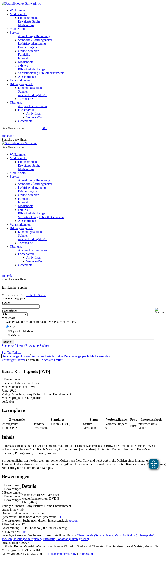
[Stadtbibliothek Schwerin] (19, 3)
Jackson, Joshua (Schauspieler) (22, 539)
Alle (12, 327)
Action (73, 520)
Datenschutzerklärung (62, 553)
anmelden (8, 136)
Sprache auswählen (14, 139)
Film (23, 531)
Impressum (86, 553)
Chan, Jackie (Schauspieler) (95, 535)
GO (44, 128)
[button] (160, 311)
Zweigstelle (9, 310)
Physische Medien (21, 331)
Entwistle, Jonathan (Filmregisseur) (66, 539)
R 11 (60, 517)
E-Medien (15, 335)
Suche (6, 302)
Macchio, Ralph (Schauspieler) (134, 535)
